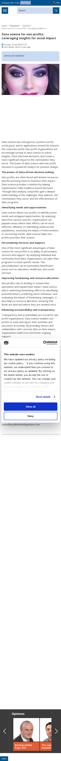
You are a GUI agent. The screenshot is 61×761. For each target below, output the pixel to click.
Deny (31, 416)
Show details (43, 396)
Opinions (26, 25)
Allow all (30, 406)
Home (4, 25)
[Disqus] (30, 660)
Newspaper (15, 25)
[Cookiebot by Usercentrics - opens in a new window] (43, 343)
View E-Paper (25, 3)
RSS (57, 3)
